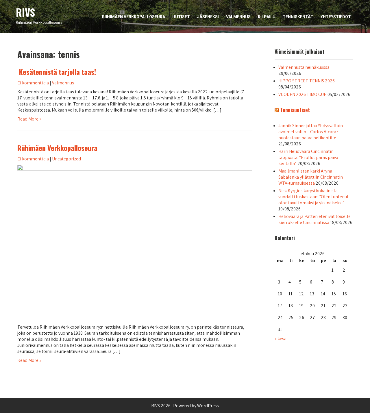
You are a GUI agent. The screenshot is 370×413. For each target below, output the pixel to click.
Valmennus (238, 16)
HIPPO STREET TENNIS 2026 (306, 81)
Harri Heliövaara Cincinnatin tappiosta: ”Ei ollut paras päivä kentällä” (308, 157)
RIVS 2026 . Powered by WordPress (185, 406)
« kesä (280, 339)
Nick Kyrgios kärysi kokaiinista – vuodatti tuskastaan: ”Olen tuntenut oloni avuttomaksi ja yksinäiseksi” (313, 197)
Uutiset (181, 16)
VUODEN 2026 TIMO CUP (302, 94)
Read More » (29, 119)
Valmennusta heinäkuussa (304, 67)
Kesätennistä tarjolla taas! (56, 71)
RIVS (25, 12)
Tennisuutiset (295, 110)
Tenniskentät (298, 16)
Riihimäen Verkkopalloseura (133, 16)
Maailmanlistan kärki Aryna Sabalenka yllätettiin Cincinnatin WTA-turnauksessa (310, 177)
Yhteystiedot (336, 16)
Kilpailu (266, 16)
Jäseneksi (208, 16)
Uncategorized (66, 159)
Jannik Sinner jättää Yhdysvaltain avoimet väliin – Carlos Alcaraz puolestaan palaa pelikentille (310, 132)
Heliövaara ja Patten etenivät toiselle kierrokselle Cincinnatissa (314, 219)
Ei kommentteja (33, 83)
